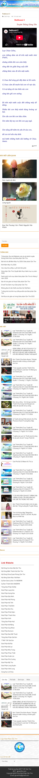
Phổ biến (12, 679)
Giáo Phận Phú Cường (8, 659)
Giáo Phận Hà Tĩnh (7, 603)
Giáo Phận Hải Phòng (8, 599)
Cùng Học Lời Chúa (7, 672)
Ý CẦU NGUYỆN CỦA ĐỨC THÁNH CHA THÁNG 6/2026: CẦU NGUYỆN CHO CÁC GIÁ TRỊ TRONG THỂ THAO (25, 497)
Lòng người (6, 203)
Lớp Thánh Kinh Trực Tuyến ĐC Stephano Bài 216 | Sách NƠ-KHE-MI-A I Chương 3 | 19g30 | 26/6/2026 (25, 455)
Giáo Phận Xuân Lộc (7, 656)
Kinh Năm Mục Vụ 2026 (8, 265)
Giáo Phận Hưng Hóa (8, 593)
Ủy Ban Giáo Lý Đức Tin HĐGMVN (11, 581)
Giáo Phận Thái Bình (7, 606)
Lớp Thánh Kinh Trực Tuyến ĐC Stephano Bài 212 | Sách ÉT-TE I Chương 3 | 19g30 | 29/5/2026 (23, 523)
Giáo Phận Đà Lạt (6, 647)
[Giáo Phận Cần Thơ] (19, 4)
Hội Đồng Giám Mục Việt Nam (10, 577)
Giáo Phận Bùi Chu (7, 609)
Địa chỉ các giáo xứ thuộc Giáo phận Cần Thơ (15, 281)
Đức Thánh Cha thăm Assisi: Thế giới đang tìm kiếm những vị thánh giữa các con (25, 361)
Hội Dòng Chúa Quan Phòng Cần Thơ (13, 574)
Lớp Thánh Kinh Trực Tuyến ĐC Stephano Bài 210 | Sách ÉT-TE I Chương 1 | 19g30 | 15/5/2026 (23, 540)
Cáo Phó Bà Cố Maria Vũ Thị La (23, 461)
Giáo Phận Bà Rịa (6, 643)
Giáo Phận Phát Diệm (8, 612)
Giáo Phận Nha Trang (8, 650)
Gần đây (4, 679)
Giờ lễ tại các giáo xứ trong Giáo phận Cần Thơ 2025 (18, 296)
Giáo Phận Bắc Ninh (7, 596)
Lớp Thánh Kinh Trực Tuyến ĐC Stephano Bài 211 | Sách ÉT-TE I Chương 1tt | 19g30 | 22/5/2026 (23, 531)
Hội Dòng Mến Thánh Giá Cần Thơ (12, 571)
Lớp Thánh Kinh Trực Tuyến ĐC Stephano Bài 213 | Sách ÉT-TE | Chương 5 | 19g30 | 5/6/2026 (23, 489)
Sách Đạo (7, 16)
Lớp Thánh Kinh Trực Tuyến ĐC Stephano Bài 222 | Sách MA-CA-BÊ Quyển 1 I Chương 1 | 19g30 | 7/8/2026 (25, 378)
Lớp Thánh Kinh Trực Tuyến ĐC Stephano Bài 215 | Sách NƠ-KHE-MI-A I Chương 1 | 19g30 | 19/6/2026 (25, 472)
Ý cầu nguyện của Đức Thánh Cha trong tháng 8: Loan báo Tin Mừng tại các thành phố (25, 370)
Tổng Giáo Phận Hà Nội (8, 587)
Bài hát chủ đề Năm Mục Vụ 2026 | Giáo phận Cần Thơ (18, 261)
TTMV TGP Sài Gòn (7, 640)
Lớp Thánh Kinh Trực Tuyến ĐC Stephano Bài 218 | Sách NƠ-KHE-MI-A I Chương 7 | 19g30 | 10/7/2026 (25, 429)
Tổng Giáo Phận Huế (7, 621)
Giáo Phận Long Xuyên (8, 665)
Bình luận (21, 679)
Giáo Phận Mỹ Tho (7, 662)
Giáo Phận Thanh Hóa (8, 615)
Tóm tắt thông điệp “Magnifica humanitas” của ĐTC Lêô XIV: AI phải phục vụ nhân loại (24, 514)
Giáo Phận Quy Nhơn (8, 628)
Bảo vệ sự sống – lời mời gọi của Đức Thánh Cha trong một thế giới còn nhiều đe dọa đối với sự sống (24, 404)
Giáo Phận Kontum (7, 631)
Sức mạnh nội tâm (9, 180)
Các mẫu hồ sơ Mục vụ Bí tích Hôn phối (13, 268)
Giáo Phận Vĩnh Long (8, 669)
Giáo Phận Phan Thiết (8, 653)
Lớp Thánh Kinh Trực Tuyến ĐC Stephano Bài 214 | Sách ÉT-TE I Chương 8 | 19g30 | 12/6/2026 (23, 480)
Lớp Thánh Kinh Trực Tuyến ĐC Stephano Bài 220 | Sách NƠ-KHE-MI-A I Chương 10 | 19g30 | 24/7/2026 (25, 395)
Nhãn (28, 679)
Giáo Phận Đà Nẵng (7, 625)
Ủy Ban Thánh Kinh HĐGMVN (10, 584)
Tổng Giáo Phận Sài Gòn (9, 637)
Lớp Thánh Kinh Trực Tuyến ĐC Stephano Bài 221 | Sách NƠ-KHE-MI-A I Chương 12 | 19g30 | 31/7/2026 (25, 387)
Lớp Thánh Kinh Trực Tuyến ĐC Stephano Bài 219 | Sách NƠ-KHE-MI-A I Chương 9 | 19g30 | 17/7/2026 (25, 412)
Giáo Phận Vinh (6, 618)
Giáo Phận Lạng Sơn (7, 590)
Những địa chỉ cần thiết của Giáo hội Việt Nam (15, 288)
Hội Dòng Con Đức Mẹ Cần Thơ (11, 568)
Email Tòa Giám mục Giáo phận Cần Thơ (14, 285)
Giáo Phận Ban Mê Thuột (9, 634)
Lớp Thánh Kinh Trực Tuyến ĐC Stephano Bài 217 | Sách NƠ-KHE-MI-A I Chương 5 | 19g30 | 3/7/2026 (25, 446)
